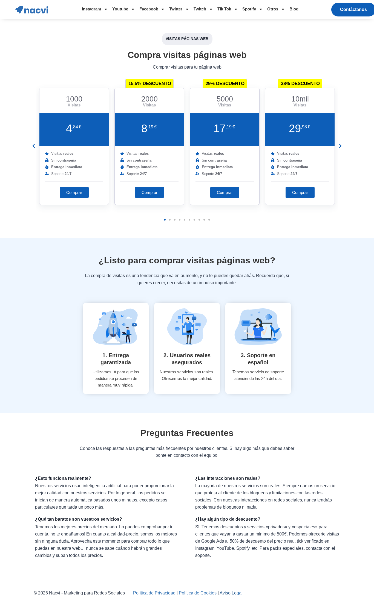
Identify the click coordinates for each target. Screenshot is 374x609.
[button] (74, 192)
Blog (293, 9)
